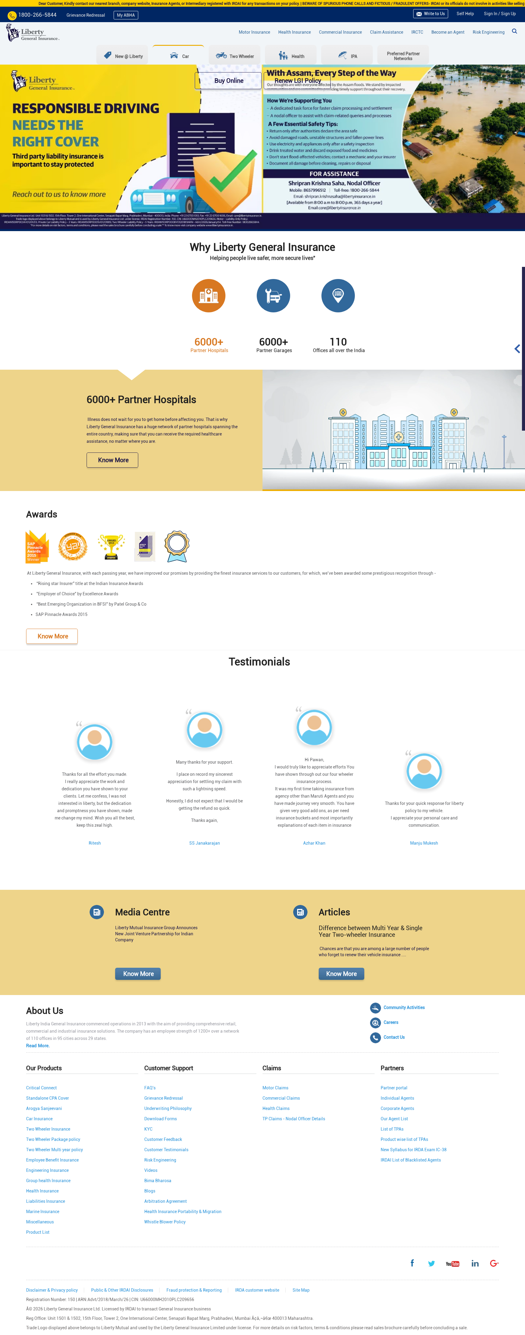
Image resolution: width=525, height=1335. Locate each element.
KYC (148, 1129)
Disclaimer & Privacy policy (52, 1290)
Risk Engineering (489, 32)
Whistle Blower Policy (165, 1221)
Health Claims (276, 1108)
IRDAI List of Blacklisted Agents (411, 1160)
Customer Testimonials (166, 1149)
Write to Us (434, 13)
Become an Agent (448, 32)
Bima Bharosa (157, 1180)
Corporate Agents (397, 1108)
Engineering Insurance (47, 1170)
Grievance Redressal (86, 15)
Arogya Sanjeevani (44, 1108)
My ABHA (126, 15)
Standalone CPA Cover (47, 1098)
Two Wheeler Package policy (53, 1139)
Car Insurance (39, 1118)
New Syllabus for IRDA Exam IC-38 (414, 1149)
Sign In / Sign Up (500, 13)
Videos (150, 1170)
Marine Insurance (42, 1211)
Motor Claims (275, 1087)
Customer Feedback (163, 1139)
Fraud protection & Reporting (194, 1290)
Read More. (38, 1045)
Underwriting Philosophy (168, 1108)
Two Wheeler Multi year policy (54, 1149)
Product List (38, 1232)
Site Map (301, 1290)
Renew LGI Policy (297, 80)
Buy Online (228, 80)
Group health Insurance (48, 1180)
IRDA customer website (257, 1290)
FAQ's (150, 1087)
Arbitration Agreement (165, 1201)
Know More (113, 460)
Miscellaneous (40, 1221)
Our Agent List (394, 1118)
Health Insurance (294, 32)
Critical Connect (41, 1087)
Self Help (465, 13)
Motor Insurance (254, 32)
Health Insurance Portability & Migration (182, 1211)
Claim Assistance (386, 32)
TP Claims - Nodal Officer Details (293, 1118)
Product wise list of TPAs (404, 1139)
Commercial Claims (281, 1098)
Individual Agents (397, 1098)
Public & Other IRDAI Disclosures (122, 1290)
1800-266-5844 (37, 15)
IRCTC (417, 32)
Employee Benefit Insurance (52, 1160)
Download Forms (160, 1118)
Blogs (149, 1191)
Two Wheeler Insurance (48, 1129)
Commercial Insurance (340, 32)
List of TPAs (392, 1129)
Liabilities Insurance (45, 1201)
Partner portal (394, 1087)
